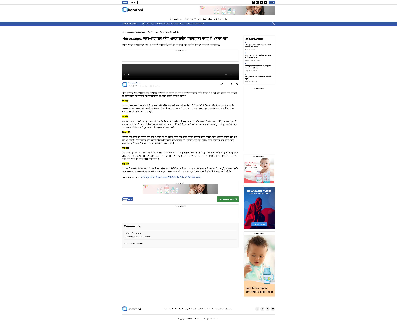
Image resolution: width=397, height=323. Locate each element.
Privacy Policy (188, 309)
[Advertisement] (180, 56)
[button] (226, 19)
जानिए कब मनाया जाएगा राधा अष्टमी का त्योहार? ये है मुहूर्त (258, 77)
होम (171, 19)
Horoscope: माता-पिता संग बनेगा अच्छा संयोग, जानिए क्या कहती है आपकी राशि (157, 32)
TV (127, 199)
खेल (181, 19)
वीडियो (210, 19)
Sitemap (215, 309)
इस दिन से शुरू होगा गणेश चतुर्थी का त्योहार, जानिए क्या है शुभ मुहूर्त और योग (258, 56)
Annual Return (226, 309)
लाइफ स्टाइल (130, 32)
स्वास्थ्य (176, 19)
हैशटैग (204, 19)
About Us (167, 309)
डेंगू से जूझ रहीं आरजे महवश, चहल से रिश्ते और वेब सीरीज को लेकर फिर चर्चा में (170, 177)
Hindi (125, 2)
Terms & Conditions (203, 309)
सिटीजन (220, 19)
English (133, 2)
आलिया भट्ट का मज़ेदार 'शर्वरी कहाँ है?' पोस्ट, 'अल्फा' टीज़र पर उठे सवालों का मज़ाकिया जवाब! (175, 24)
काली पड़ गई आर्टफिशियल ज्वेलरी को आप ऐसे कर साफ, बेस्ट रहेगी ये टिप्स (258, 67)
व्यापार (199, 19)
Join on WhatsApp (226, 199)
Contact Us (176, 309)
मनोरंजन (186, 19)
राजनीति (193, 19)
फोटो (215, 19)
